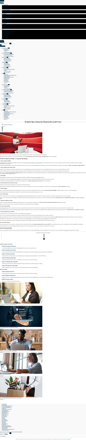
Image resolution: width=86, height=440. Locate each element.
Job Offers (5, 7)
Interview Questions (7, 14)
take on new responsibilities (36, 177)
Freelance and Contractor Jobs (8, 113)
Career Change (6, 24)
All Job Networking (7, 22)
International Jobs (7, 33)
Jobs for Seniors (6, 37)
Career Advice (4, 23)
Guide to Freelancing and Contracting (10, 261)
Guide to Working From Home (8, 253)
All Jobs (5, 38)
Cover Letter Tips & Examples (9, 10)
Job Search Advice (5, 4)
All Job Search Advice (7, 8)
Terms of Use (2, 431)
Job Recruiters (6, 19)
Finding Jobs (6, 5)
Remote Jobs (6, 30)
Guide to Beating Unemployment (8, 275)
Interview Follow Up (7, 15)
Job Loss (5, 26)
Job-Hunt (4, 436)
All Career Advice (7, 28)
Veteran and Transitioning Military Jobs (10, 31)
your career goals (28, 213)
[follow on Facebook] (7, 434)
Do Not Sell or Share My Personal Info (16, 431)
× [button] (71, 438)
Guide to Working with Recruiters (9, 257)
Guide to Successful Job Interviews (9, 246)
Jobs (2, 29)
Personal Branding (7, 20)
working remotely (28, 218)
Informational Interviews (8, 16)
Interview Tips (4, 13)
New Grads (6, 35)
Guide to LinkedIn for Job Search (9, 250)
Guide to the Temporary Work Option (10, 265)
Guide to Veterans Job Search (8, 271)
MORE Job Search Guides (7, 279)
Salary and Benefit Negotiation (7, 426)
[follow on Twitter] (5, 434)
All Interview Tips (7, 17)
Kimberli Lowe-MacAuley (8, 124)
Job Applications (6, 6)
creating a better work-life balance (43, 218)
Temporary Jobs (6, 34)
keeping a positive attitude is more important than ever (34, 162)
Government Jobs (7, 76)
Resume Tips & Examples (8, 11)
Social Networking (7, 21)
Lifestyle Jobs (6, 36)
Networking (4, 18)
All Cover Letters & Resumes (8, 12)
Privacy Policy (7, 431)
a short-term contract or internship (15, 179)
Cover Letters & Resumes (6, 9)
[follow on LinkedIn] (6, 434)
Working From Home (7, 27)
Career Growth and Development (9, 25)
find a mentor (66, 230)
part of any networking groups (15, 209)
